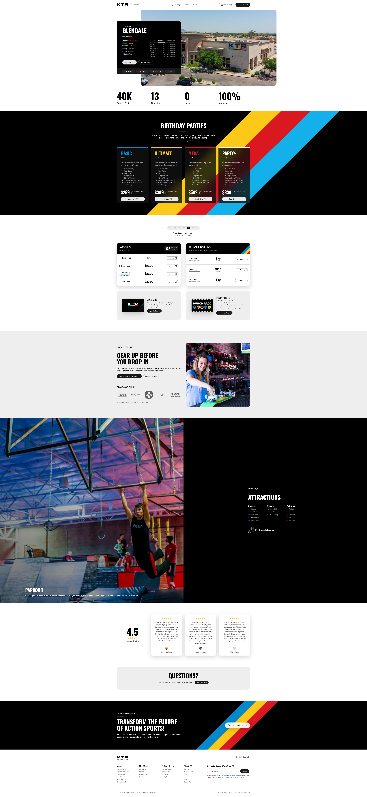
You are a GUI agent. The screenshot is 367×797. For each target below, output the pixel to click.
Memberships (156, 71)
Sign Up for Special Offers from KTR (220, 766)
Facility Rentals (166, 777)
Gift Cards (142, 777)
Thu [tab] (184, 228)
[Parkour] (95, 600)
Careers (186, 774)
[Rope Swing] (112, 600)
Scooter (292, 515)
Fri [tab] (188, 228)
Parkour (291, 509)
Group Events (166, 771)
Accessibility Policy (224, 792)
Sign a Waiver (147, 62)
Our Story (187, 769)
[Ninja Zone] (78, 600)
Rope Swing (273, 515)
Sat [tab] (192, 228)
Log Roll (272, 512)
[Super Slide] (88, 600)
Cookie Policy (235, 792)
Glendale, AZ (121, 777)
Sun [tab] (197, 228)
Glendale (136, 5)
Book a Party (128, 54)
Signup (245, 771)
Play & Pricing (175, 5)
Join (241, 259)
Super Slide (273, 509)
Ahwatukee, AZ (122, 769)
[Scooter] (102, 600)
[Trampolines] (81, 600)
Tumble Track (255, 512)
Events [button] (194, 5)
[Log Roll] (91, 600)
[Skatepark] (71, 600)
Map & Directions (129, 48)
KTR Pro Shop (188, 771)
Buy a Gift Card (153, 311)
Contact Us (187, 782)
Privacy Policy (224, 777)
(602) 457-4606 (129, 51)
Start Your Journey (236, 725)
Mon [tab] (170, 228)
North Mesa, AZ (122, 779)
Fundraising (165, 774)
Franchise (187, 777)
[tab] (161, 41)
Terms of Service (235, 777)
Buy (173, 258)
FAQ (185, 779)
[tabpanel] (162, 50)
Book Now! (136, 199)
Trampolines (254, 518)
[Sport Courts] (84, 600)
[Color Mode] (118, 792)
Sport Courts (254, 520)
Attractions (128, 71)
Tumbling (292, 520)
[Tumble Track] (74, 600)
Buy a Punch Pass (223, 313)
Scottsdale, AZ (121, 782)
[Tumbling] (109, 600)
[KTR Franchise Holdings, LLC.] (122, 4)
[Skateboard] (98, 600)
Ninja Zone (254, 515)
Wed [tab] (179, 228)
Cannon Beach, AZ (123, 771)
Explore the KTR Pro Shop (128, 376)
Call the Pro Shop (151, 376)
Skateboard (293, 512)
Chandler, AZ (121, 774)
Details (194, 260)
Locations (128, 27)
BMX (290, 518)
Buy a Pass (130, 62)
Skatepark (253, 509)
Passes (170, 71)
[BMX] (105, 600)
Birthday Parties (167, 769)
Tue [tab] (175, 228)
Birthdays (186, 5)
